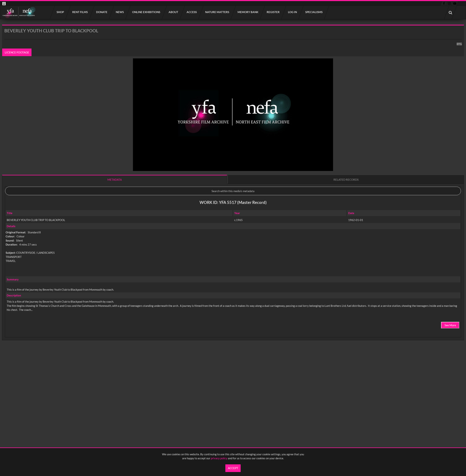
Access (192, 12)
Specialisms (314, 12)
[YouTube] (454, 3)
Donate (102, 12)
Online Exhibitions (146, 12)
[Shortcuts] (459, 43)
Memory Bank (248, 12)
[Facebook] (444, 3)
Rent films (80, 12)
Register (273, 12)
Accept (233, 468)
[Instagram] (449, 3)
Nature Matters (217, 12)
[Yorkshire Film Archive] (18, 12)
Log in (292, 12)
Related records (346, 179)
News (120, 12)
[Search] (450, 12)
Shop (60, 12)
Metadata (114, 179)
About (173, 12)
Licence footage (17, 52)
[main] (233, 192)
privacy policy (219, 458)
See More (450, 325)
